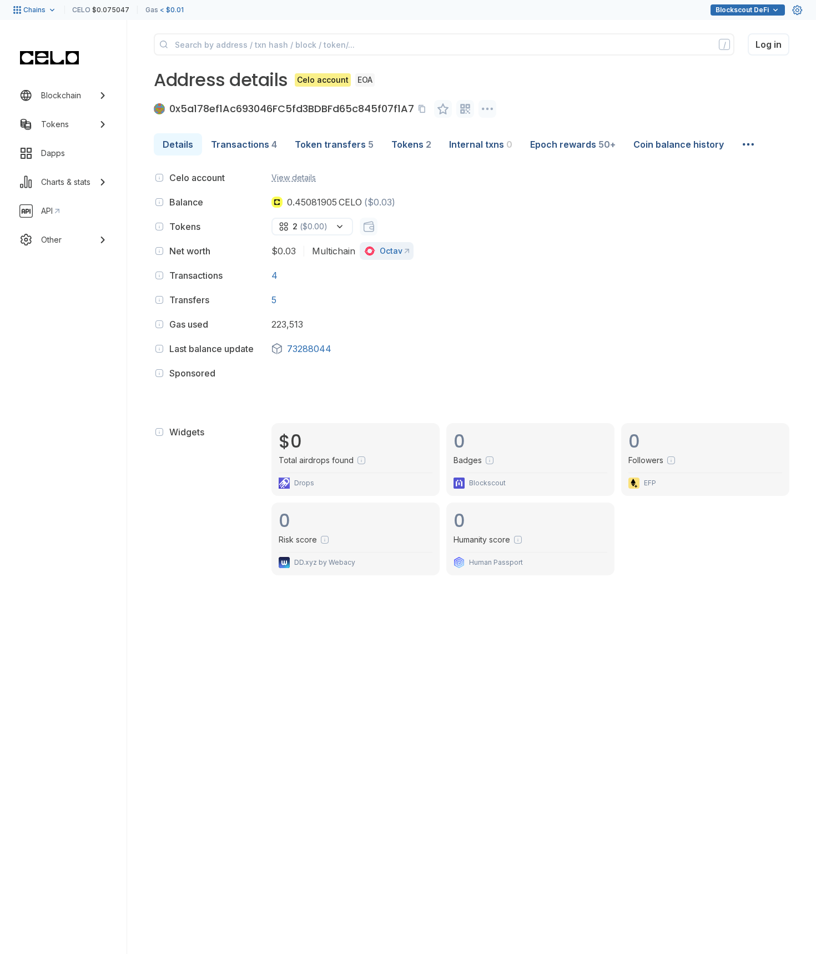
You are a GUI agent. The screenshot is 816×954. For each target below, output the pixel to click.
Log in (768, 44)
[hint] (159, 177)
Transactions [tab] (244, 144)
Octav (391, 250)
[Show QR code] (465, 109)
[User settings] (797, 10)
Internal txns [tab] (480, 144)
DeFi (742, 10)
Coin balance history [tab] (678, 144)
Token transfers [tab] (334, 144)
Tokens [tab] (411, 144)
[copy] (424, 108)
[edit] (443, 109)
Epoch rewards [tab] (573, 144)
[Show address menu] (487, 109)
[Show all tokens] (368, 226)
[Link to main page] (49, 57)
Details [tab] (178, 144)
